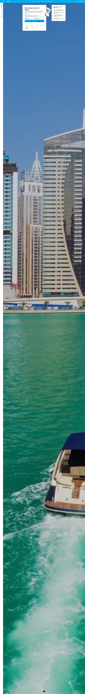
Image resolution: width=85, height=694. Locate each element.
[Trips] (1, 14)
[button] (1, 1)
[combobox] (27, 13)
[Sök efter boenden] (1, 6)
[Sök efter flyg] (1, 4)
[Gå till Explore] (1, 11)
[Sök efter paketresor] (1, 10)
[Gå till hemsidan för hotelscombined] (6, 1)
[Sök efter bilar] (1, 8)
